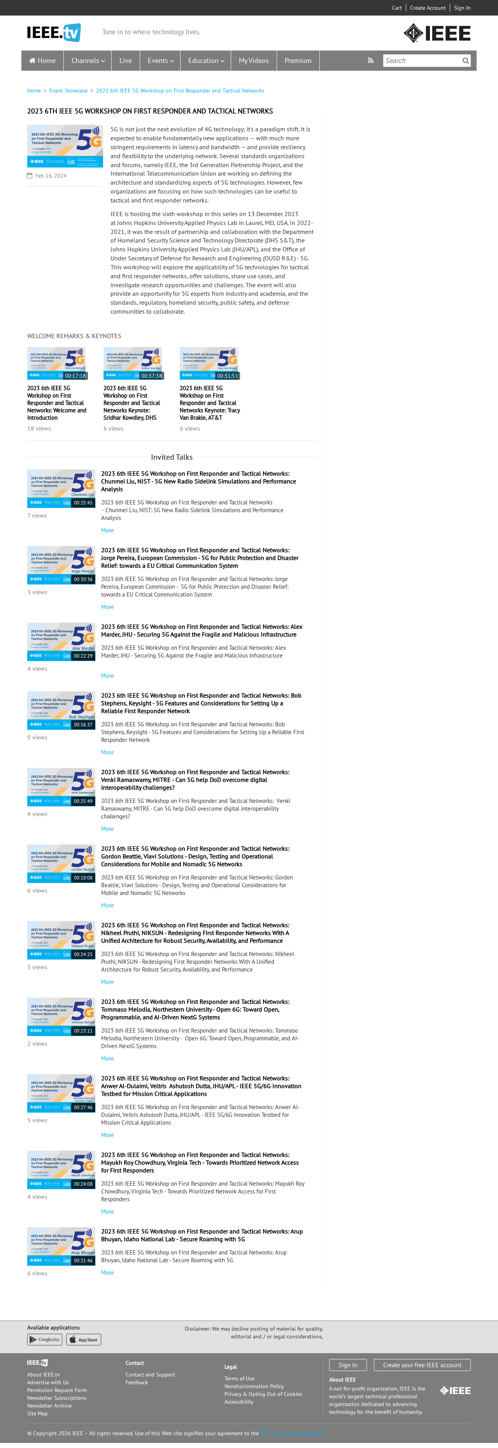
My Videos (254, 60)
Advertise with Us (48, 1382)
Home (47, 60)
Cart (397, 7)
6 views (113, 428)
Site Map (37, 1413)
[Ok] (466, 60)
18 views (39, 428)
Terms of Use (239, 1378)
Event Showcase (68, 90)
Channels (85, 60)
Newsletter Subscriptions (56, 1397)
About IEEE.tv (43, 1374)
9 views (37, 737)
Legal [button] (230, 1366)
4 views (37, 668)
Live (125, 60)
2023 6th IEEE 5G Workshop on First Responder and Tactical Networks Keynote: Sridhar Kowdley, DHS (131, 402)
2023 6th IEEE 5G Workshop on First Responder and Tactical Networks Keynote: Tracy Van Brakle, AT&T (210, 402)
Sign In (462, 7)
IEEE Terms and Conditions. (293, 1433)
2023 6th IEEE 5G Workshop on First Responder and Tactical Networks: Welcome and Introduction (56, 402)
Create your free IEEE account (422, 1365)
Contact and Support (150, 1374)
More (107, 530)
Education (203, 60)
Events (158, 60)
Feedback (137, 1382)
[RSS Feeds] (371, 60)
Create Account (428, 7)
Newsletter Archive (49, 1405)
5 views (37, 1120)
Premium (298, 60)
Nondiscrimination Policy (254, 1386)
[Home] (54, 32)
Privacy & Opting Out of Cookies (263, 1393)
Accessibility (239, 1401)
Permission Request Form (57, 1390)
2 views (37, 1043)
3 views (37, 591)
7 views (37, 515)
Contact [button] (135, 1362)
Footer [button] (35, 1362)
